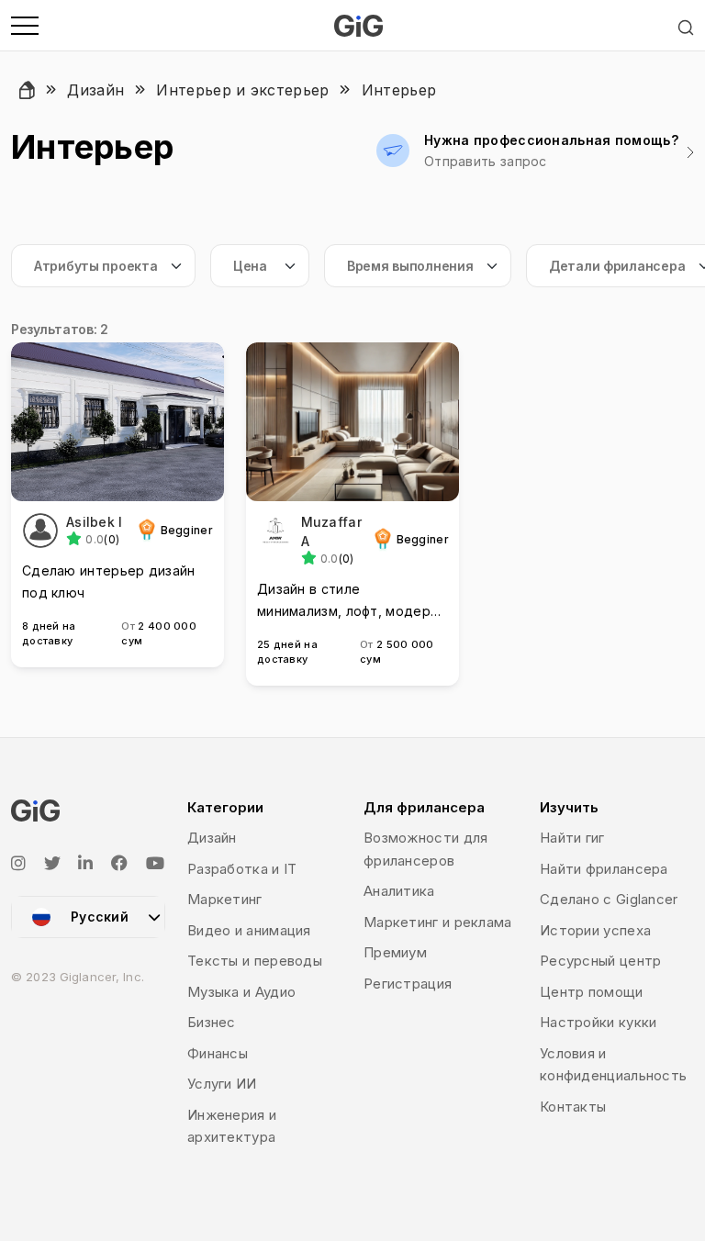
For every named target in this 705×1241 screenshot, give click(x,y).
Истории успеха (595, 930)
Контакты (573, 1106)
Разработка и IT (242, 869)
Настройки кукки (598, 1022)
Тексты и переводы (254, 960)
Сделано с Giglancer (609, 899)
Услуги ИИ (222, 1083)
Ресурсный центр (601, 960)
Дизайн (95, 90)
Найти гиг (572, 837)
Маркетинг (225, 899)
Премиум (395, 952)
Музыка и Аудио (241, 992)
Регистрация (408, 983)
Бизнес (211, 1022)
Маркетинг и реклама (438, 922)
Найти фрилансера (604, 869)
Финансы (217, 1053)
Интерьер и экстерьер (242, 90)
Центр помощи (591, 992)
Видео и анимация (249, 930)
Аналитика (399, 891)
